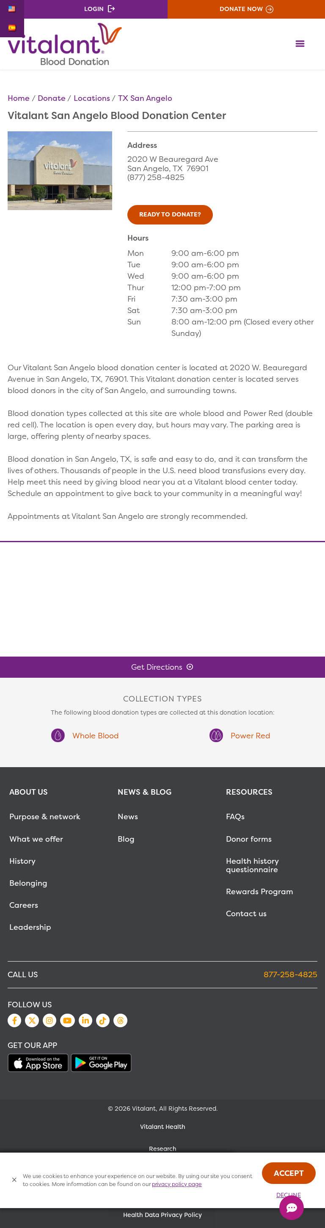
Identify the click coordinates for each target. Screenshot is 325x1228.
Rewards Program (259, 891)
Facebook (14, 1020)
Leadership (30, 927)
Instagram (49, 1020)
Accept (289, 1173)
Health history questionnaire (252, 865)
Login (94, 9)
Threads (120, 1020)
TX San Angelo (145, 98)
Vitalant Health (162, 1127)
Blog (126, 839)
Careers (23, 905)
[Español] (12, 28)
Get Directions (156, 667)
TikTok (103, 1020)
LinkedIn (85, 1020)
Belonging (28, 883)
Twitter (32, 1020)
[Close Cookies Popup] (14, 1180)
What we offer (36, 839)
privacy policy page (177, 1184)
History (22, 861)
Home (19, 98)
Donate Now (241, 9)
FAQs (235, 816)
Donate (52, 98)
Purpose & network (44, 816)
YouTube (67, 1020)
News (128, 816)
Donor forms (249, 839)
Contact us (246, 913)
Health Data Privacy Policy (162, 1215)
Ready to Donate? (170, 214)
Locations (92, 98)
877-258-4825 (290, 974)
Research (162, 1149)
